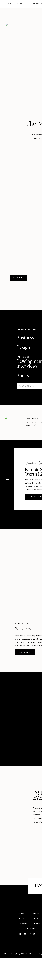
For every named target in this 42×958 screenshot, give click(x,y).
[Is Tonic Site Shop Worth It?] (13, 425)
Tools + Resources (32, 418)
